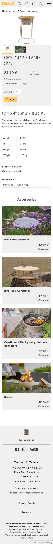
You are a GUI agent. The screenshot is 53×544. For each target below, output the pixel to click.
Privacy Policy (22, 529)
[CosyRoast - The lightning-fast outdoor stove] (26, 323)
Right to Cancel (35, 532)
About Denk (26, 503)
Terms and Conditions (18, 532)
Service (26, 512)
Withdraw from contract (15, 534)
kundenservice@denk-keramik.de (26, 492)
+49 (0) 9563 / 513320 (26, 467)
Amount (8, 91)
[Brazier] (26, 378)
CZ (33, 4)
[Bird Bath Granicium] (26, 220)
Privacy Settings (36, 529)
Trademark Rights (26, 537)
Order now (43, 248)
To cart (12, 99)
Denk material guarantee (37, 534)
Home (5, 10)
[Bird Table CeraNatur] (26, 272)
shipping (36, 73)
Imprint (12, 529)
